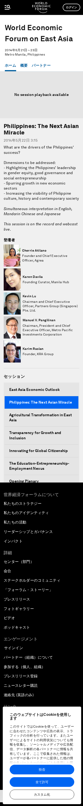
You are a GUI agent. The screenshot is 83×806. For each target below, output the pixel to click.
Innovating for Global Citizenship (38, 451)
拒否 (42, 769)
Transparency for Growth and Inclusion (35, 435)
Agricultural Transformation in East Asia (40, 417)
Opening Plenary (24, 481)
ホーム (10, 65)
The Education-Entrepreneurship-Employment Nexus (39, 466)
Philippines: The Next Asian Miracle (40, 402)
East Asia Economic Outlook (34, 389)
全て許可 (42, 782)
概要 (24, 65)
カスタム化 (42, 794)
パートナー (41, 65)
